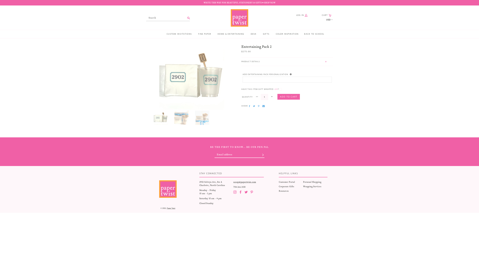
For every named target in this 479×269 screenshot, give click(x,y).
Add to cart (288, 97)
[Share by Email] (263, 106)
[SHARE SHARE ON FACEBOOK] (249, 106)
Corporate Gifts (286, 186)
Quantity (247, 97)
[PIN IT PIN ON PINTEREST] (259, 106)
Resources (284, 191)
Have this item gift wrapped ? (260, 89)
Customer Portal (287, 182)
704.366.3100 (239, 187)
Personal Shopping (312, 182)
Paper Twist (171, 208)
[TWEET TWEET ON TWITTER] (254, 106)
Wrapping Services (312, 186)
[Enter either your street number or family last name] (291, 74)
